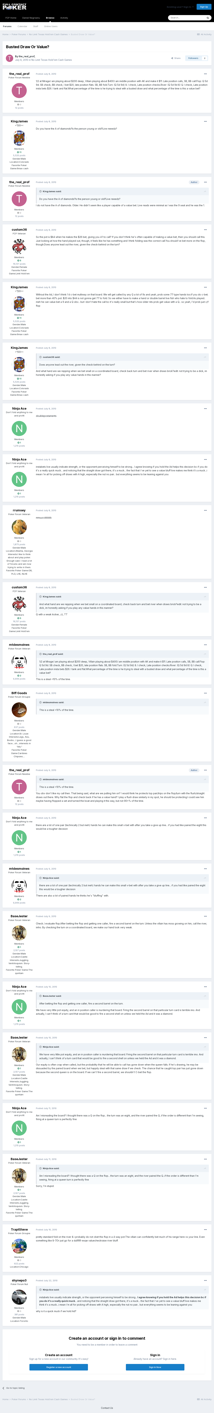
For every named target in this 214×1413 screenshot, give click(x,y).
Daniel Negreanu (31, 17)
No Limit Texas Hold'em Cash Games (51, 59)
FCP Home (11, 17)
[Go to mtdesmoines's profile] (19, 661)
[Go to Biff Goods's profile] (19, 709)
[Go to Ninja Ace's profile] (19, 428)
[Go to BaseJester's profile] (19, 932)
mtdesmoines (19, 644)
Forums (7, 26)
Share (177, 58)
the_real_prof (26, 56)
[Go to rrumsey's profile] (19, 527)
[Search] (207, 17)
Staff (35, 26)
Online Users (51, 26)
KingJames (19, 121)
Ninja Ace (19, 408)
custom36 (19, 229)
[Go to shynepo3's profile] (19, 1297)
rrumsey (19, 510)
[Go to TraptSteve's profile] (19, 1246)
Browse (50, 17)
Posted (46, 73)
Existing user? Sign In (179, 7)
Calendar (22, 26)
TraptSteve (19, 1229)
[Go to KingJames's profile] (19, 138)
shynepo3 (19, 1280)
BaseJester (19, 916)
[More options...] (205, 74)
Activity (64, 17)
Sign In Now (155, 1367)
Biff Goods (19, 693)
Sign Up (204, 6)
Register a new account (58, 1367)
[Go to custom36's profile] (19, 246)
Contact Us (107, 1407)
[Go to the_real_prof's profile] (9, 58)
